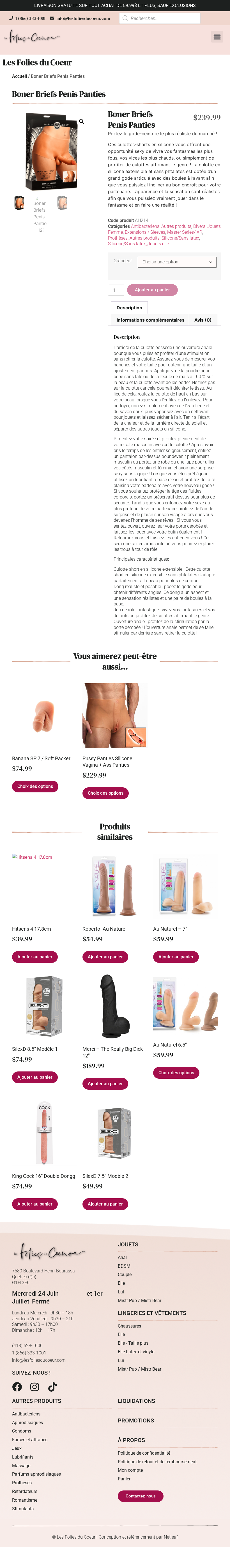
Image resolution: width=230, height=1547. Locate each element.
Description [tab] (129, 307)
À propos (131, 1440)
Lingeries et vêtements (152, 1313)
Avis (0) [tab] (203, 320)
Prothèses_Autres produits (134, 238)
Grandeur (123, 260)
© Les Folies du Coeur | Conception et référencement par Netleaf (115, 1537)
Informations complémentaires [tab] (151, 320)
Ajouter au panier (152, 289)
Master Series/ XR (184, 232)
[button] (217, 37)
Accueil (19, 76)
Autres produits (36, 1401)
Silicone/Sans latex (180, 238)
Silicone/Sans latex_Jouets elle (138, 243)
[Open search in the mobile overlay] (160, 18)
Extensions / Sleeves (145, 232)
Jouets (128, 1244)
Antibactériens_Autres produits (161, 226)
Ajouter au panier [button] (34, 956)
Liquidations (136, 1401)
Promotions (136, 1420)
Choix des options (35, 786)
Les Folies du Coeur (37, 62)
